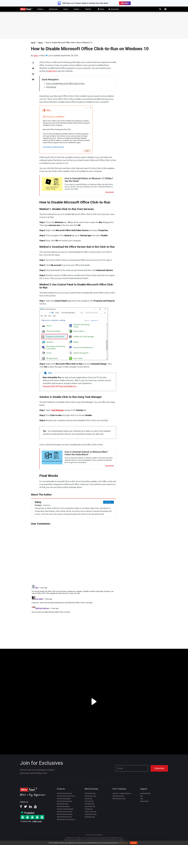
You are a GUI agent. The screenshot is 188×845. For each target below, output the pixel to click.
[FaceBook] (21, 807)
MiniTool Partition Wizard (64, 793)
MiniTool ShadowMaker (64, 798)
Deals (65, 9)
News (40, 43)
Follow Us (109, 502)
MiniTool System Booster (64, 801)
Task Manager (57, 410)
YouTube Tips (89, 809)
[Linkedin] (30, 807)
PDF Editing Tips (89, 804)
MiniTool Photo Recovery (64, 817)
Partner (77, 9)
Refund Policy (144, 801)
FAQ (141, 796)
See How (124, 3)
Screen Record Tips (91, 814)
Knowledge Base (90, 817)
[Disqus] (73, 552)
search (160, 9)
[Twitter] (47, 55)
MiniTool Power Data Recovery (66, 796)
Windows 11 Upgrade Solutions (121, 793)
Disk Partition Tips (90, 793)
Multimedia (53, 9)
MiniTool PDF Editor (62, 804)
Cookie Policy (123, 843)
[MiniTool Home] (26, 9)
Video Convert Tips (90, 811)
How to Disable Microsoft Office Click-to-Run (65, 83)
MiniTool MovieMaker (63, 806)
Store (102, 9)
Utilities (40, 9)
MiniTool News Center (119, 798)
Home (33, 43)
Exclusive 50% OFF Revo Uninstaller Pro (59, 386)
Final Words (51, 87)
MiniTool (52, 71)
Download (114, 9)
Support (88, 9)
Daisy (36, 55)
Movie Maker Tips (90, 806)
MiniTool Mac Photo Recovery (66, 819)
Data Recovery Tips (90, 796)
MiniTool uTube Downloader (65, 809)
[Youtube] (35, 807)
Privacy (88, 835)
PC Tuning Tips (89, 801)
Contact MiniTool (145, 793)
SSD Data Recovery (118, 796)
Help (141, 798)
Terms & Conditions (97, 835)
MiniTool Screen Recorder (64, 814)
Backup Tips (88, 798)
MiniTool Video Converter (64, 811)
